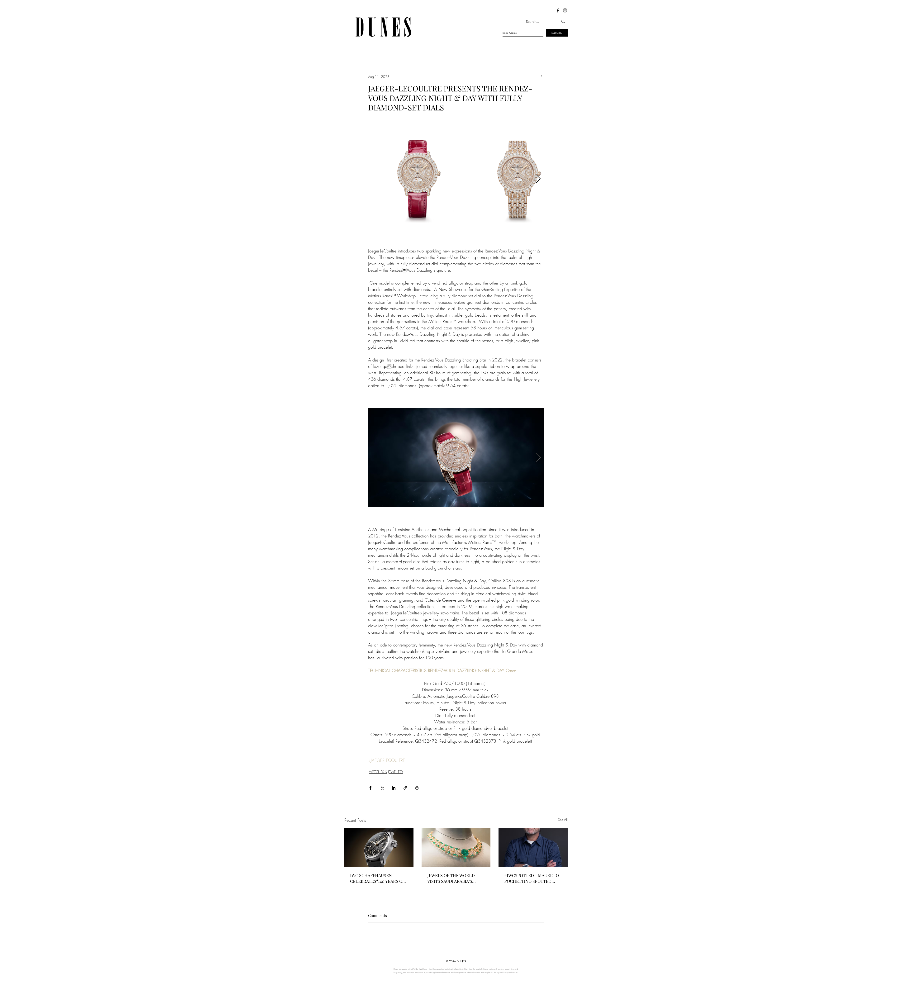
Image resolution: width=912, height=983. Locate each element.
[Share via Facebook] (370, 788)
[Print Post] (417, 788)
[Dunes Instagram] (565, 10)
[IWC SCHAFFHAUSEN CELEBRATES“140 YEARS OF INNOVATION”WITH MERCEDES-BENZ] (378, 847)
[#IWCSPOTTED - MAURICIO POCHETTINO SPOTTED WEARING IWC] (533, 847)
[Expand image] (417, 179)
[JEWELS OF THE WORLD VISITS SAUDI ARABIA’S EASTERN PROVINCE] (456, 847)
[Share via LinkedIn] (393, 788)
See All (563, 819)
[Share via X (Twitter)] (382, 788)
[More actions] (541, 76)
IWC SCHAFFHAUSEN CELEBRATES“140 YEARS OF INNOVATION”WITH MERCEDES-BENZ (377, 878)
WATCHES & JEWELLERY (386, 771)
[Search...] (563, 21)
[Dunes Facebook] (557, 10)
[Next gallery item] (538, 179)
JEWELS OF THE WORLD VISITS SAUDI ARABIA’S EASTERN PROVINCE (451, 878)
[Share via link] (405, 788)
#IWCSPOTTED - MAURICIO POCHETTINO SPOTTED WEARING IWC (531, 878)
